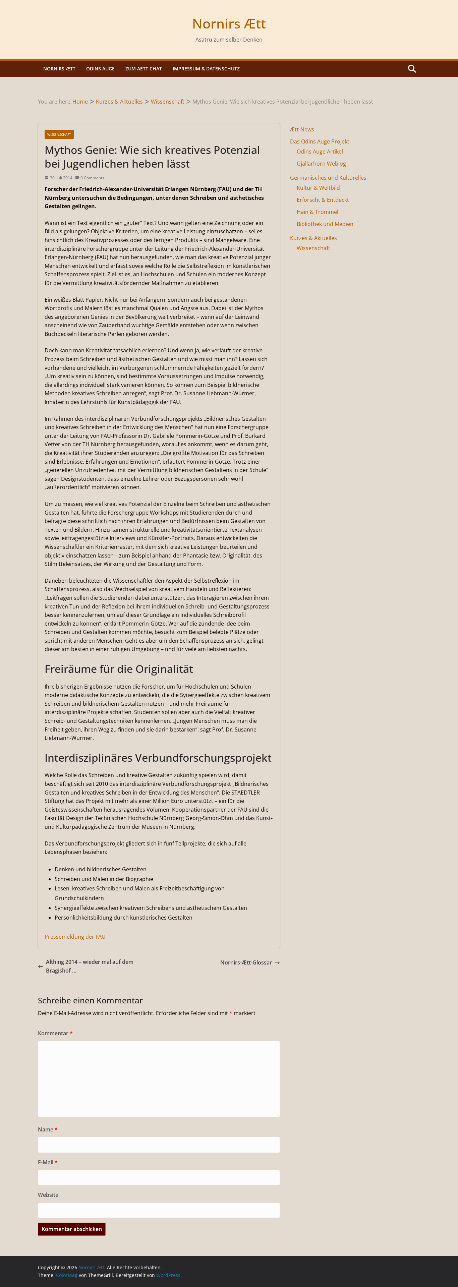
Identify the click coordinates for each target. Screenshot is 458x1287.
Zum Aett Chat (143, 68)
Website (48, 1194)
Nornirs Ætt (229, 23)
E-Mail (48, 1162)
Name (48, 1129)
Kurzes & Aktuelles (313, 238)
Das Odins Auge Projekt (319, 141)
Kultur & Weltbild (318, 187)
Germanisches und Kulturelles (328, 177)
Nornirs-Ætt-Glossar (246, 962)
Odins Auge (100, 68)
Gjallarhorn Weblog (321, 163)
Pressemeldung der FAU (75, 936)
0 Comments (92, 178)
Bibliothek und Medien (325, 224)
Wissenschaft (59, 134)
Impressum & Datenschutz (206, 68)
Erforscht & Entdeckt (323, 199)
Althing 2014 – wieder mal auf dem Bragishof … (89, 966)
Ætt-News (302, 129)
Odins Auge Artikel (320, 151)
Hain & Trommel (317, 212)
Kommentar (55, 1033)
